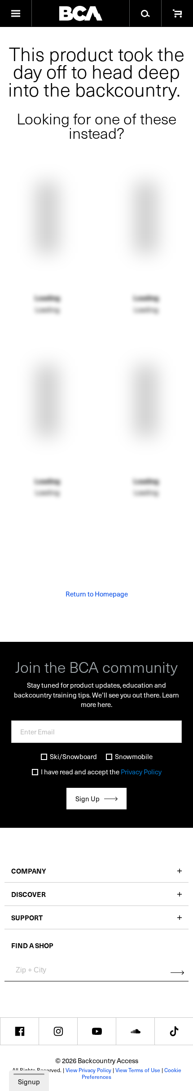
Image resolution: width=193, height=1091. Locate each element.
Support (27, 917)
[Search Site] (145, 13)
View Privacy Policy (88, 1070)
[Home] (80, 13)
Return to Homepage (97, 594)
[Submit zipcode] (177, 972)
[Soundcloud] (135, 1031)
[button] (16, 13)
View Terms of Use (137, 1070)
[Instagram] (58, 1031)
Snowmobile (134, 756)
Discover (28, 894)
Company (28, 870)
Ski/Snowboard (73, 756)
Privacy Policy (141, 772)
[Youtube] (97, 1031)
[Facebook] (19, 1031)
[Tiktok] (174, 1031)
